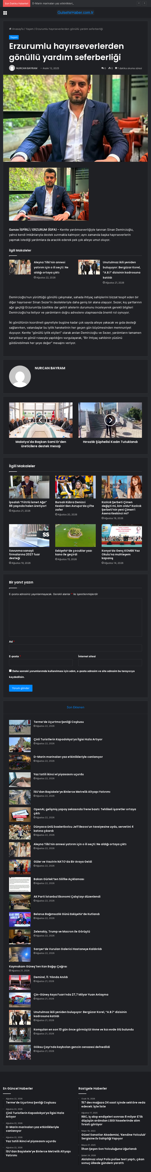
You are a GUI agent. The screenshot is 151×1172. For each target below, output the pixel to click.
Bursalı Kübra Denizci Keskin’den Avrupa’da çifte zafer (74, 506)
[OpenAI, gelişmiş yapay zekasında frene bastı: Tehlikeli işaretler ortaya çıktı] (20, 814)
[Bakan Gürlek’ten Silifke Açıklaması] (20, 884)
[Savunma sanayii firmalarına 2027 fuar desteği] (29, 535)
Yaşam (29, 28)
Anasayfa (17, 28)
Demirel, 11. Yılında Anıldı (51, 977)
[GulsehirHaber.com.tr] (75, 12)
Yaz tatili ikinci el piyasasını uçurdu (59, 774)
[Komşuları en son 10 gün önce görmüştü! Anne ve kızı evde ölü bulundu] (20, 1035)
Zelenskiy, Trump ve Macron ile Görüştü (62, 931)
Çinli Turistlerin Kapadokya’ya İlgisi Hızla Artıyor (68, 739)
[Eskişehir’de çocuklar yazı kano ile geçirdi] (75, 535)
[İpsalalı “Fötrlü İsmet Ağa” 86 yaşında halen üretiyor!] (29, 487)
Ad (12, 641)
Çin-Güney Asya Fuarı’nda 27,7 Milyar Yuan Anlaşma (71, 994)
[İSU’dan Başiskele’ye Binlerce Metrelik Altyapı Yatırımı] (20, 797)
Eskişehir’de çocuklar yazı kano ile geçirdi (73, 552)
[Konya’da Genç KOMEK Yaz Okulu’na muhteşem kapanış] (122, 535)
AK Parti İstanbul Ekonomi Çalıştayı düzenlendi (67, 897)
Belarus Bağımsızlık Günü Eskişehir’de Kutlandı (67, 914)
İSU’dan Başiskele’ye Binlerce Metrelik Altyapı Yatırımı (72, 792)
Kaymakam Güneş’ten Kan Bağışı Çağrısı (38, 966)
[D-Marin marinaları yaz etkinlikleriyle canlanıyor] (20, 762)
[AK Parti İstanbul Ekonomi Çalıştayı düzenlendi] (20, 902)
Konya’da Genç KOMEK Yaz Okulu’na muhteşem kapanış (121, 554)
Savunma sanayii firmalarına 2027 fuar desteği (24, 554)
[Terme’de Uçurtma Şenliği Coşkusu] (20, 727)
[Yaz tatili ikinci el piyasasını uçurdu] (20, 779)
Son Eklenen (75, 707)
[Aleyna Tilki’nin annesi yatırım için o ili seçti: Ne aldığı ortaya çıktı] (20, 267)
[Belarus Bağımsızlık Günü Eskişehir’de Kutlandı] (20, 919)
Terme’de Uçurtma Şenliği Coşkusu (59, 722)
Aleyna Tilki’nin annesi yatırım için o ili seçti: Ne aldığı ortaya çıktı (51, 267)
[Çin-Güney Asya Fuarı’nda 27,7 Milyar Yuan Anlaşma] (20, 1000)
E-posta (15, 656)
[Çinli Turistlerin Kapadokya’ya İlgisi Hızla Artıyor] (20, 744)
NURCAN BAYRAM (26, 68)
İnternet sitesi (87, 656)
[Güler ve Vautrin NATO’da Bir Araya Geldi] (20, 867)
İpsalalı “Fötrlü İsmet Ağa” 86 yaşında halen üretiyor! (28, 504)
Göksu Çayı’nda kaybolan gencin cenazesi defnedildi (72, 1047)
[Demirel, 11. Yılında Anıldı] (20, 982)
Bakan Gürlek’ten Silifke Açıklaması (59, 879)
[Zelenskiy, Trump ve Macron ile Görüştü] (20, 937)
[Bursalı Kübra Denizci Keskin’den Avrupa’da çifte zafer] (75, 487)
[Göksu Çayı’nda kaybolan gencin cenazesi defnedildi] (20, 1052)
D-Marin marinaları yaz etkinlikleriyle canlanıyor (60, 3)
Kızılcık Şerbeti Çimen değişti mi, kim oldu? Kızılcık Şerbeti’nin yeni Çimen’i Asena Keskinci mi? (121, 507)
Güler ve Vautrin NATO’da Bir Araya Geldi (63, 862)
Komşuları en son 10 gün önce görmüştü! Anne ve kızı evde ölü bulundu (84, 1029)
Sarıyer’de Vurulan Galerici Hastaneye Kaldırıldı (68, 949)
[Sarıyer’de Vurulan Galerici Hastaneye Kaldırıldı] (20, 954)
